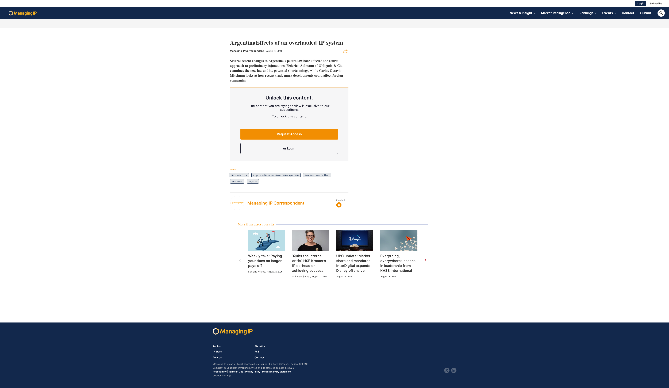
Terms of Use (236, 371)
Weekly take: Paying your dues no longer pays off (265, 261)
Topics (217, 346)
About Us (260, 346)
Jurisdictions (237, 181)
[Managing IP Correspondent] (238, 203)
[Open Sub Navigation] (534, 13)
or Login (289, 148)
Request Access (289, 134)
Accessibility (219, 371)
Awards (217, 357)
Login (640, 3)
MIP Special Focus (239, 175)
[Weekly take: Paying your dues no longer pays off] (266, 240)
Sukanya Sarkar (301, 276)
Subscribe (656, 3)
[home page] (23, 13)
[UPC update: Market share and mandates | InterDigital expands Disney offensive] (354, 240)
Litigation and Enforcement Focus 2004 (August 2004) (276, 175)
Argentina (253, 181)
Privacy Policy (252, 371)
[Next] (425, 260)
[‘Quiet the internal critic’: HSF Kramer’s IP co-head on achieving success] (310, 240)
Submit (645, 13)
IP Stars (217, 351)
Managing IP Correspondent (275, 203)
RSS (257, 351)
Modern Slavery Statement (276, 371)
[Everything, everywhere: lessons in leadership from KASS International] (398, 240)
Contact (628, 13)
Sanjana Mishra (256, 271)
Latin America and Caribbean (317, 175)
